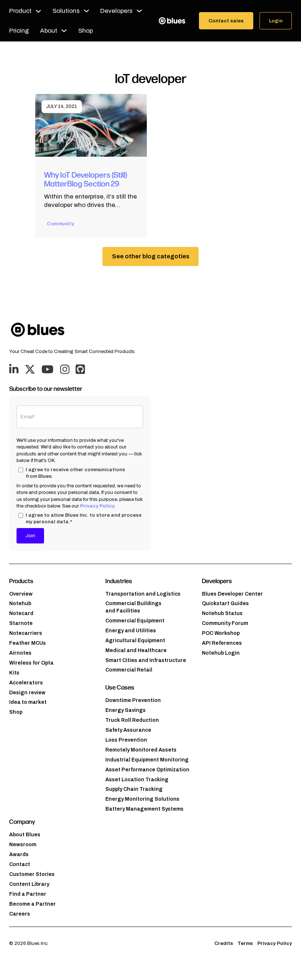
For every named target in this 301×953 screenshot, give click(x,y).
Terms (245, 943)
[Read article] (91, 124)
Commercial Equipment (134, 620)
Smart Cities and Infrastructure (145, 660)
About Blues (24, 834)
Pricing (19, 30)
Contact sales (226, 20)
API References (222, 643)
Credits (223, 943)
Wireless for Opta (31, 663)
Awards (19, 854)
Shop (85, 30)
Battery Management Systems (144, 809)
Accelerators (26, 682)
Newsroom (22, 844)
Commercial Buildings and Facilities (133, 607)
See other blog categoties (150, 256)
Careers (19, 914)
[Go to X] (30, 370)
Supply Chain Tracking (134, 789)
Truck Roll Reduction (132, 720)
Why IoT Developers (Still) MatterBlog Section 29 (85, 178)
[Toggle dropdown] (38, 11)
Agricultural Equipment (135, 640)
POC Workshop (221, 633)
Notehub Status (222, 613)
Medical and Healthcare (136, 650)
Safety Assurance (128, 730)
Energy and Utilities (130, 630)
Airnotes (20, 653)
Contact (19, 864)
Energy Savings (125, 710)
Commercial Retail (128, 670)
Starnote (21, 623)
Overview (21, 594)
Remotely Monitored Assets (141, 750)
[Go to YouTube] (47, 370)
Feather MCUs (27, 643)
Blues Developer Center (232, 594)
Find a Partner (27, 894)
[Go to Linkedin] (13, 370)
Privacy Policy (97, 506)
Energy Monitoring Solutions (142, 799)
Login (276, 20)
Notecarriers (25, 633)
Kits (14, 673)
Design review (27, 692)
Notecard (21, 613)
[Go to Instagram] (64, 370)
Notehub (20, 603)
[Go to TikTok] (80, 370)
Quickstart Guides (225, 603)
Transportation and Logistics (143, 594)
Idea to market (28, 702)
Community (61, 223)
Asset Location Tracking (136, 779)
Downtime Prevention (133, 700)
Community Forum (225, 623)
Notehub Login (221, 653)
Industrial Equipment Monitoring (147, 760)
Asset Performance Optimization (147, 769)
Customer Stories (32, 874)
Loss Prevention (126, 740)
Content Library (29, 884)
